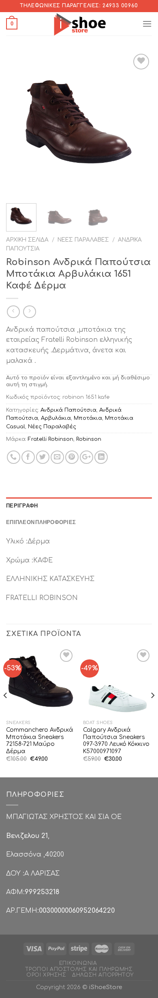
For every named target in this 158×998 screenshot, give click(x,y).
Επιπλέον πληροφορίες (41, 522)
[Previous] (19, 124)
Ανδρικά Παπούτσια (68, 410)
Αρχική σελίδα (27, 240)
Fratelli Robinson (50, 439)
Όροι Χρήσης (46, 975)
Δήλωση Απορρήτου (103, 975)
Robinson (88, 439)
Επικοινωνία (78, 963)
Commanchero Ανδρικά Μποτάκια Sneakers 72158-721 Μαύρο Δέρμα (39, 740)
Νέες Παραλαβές (83, 240)
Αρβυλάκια (56, 418)
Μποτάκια (88, 418)
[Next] (139, 124)
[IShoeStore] (79, 24)
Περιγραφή (22, 505)
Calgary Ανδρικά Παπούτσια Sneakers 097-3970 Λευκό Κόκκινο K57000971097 (116, 740)
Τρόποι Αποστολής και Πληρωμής (79, 969)
